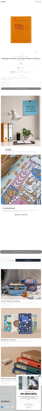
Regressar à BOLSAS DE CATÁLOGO (22, 251)
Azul (21, 72)
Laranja (12, 72)
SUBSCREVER (28, 405)
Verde (25, 72)
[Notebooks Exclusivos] (21, 323)
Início (15, 56)
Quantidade (21, 70)
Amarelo (17, 72)
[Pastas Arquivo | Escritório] (21, 362)
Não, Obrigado (28, 407)
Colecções (17, 56)
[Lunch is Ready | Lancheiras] (21, 284)
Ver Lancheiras (6, 305)
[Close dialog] (39, 376)
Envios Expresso (5, 82)
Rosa (29, 72)
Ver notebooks (6, 343)
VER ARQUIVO (5, 383)
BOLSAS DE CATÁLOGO (24, 56)
